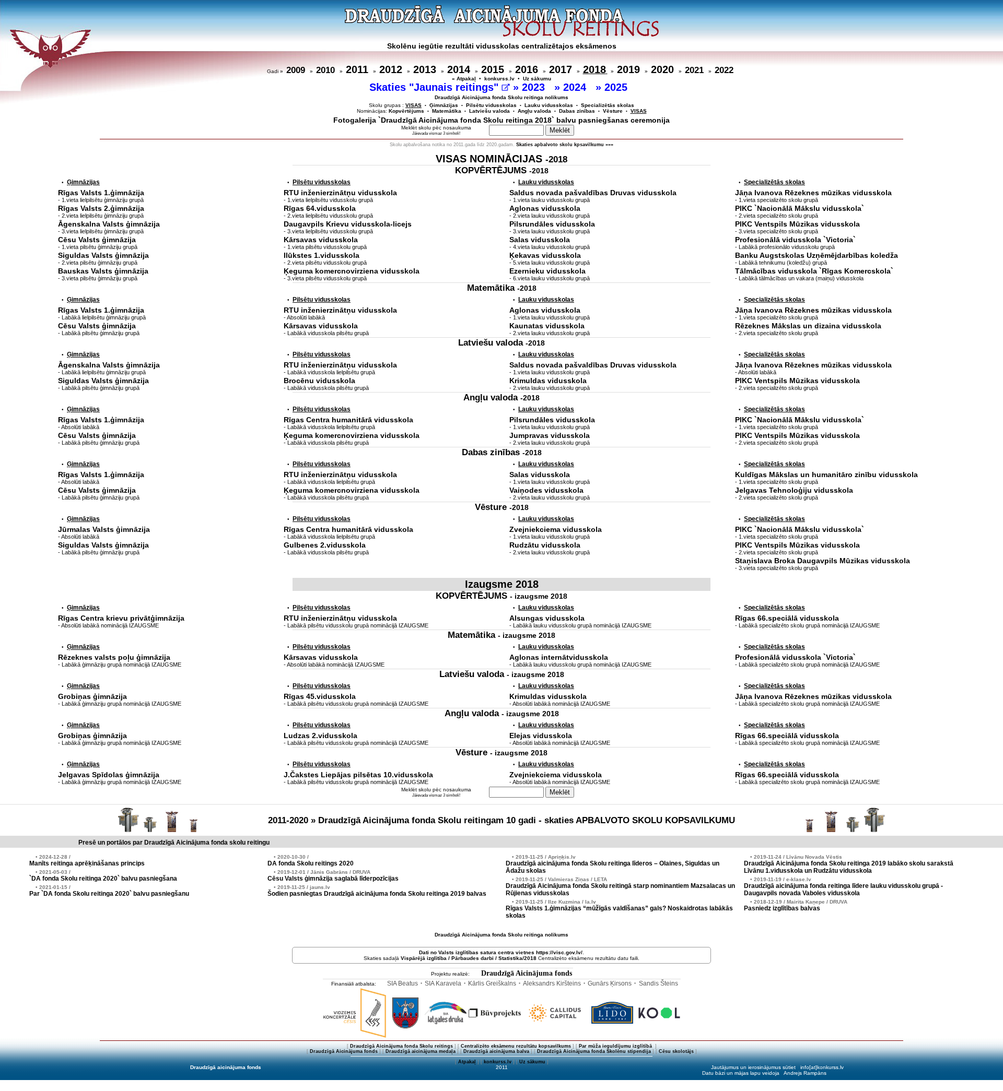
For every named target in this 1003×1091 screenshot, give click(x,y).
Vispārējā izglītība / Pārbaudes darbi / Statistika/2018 (469, 958)
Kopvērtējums (406, 111)
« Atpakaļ (464, 78)
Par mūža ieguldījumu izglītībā (616, 1046)
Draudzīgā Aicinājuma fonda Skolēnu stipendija (594, 1051)
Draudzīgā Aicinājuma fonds (526, 973)
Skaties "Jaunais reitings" (435, 87)
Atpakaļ (467, 1061)
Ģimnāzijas (443, 105)
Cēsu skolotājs (676, 1051)
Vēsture (613, 111)
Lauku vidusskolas (548, 105)
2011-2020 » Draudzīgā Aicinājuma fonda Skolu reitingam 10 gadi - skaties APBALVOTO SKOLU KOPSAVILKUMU (501, 820)
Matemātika (446, 111)
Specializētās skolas (607, 105)
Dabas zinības (577, 111)
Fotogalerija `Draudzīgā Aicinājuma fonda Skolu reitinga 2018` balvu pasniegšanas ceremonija (501, 120)
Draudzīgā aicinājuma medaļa (421, 1051)
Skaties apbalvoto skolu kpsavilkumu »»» (564, 144)
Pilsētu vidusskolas (491, 105)
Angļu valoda (534, 111)
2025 (617, 87)
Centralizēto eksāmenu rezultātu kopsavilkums (516, 1046)
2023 (535, 87)
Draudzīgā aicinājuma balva (496, 1051)
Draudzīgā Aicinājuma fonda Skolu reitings (401, 1046)
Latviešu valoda (489, 111)
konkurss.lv (499, 78)
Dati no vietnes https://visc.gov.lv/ (500, 952)
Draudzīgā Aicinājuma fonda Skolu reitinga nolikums (501, 97)
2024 (576, 87)
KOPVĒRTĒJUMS (502, 170)
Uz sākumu (537, 78)
